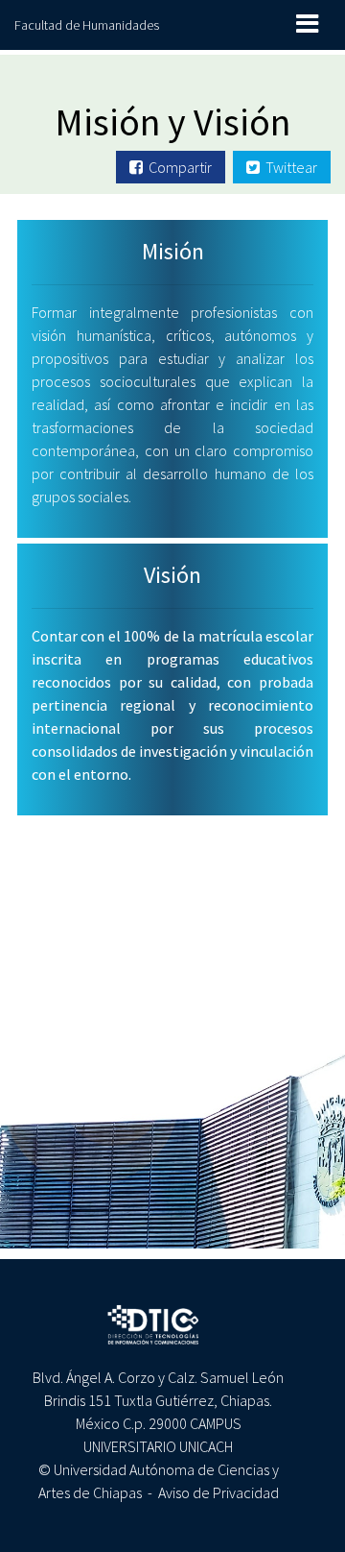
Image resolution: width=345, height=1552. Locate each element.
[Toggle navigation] (307, 23)
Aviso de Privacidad (218, 1492)
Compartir (177, 167)
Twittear (288, 167)
